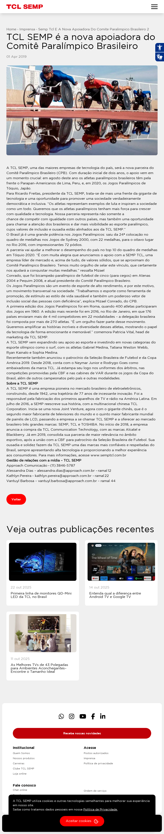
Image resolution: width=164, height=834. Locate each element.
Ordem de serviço (95, 791)
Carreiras (18, 763)
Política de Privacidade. (100, 809)
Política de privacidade (98, 763)
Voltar (16, 499)
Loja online (19, 774)
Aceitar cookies (78, 821)
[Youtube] (82, 716)
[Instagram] (71, 716)
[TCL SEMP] (24, 6)
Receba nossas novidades (82, 733)
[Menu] (154, 6)
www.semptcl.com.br (108, 455)
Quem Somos (21, 753)
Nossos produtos (24, 758)
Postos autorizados (96, 753)
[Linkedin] (102, 716)
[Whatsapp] (61, 716)
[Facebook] (93, 716)
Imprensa (27, 29)
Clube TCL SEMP (23, 768)
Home (11, 29)
